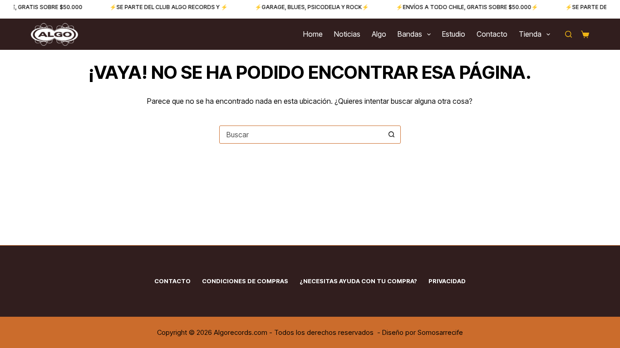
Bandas (410, 34)
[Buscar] (568, 34)
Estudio (453, 34)
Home (313, 34)
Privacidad (447, 281)
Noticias (347, 34)
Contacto (492, 34)
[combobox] (301, 135)
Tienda (530, 34)
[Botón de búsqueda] (391, 134)
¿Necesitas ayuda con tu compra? (358, 281)
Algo (379, 34)
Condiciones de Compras (245, 281)
